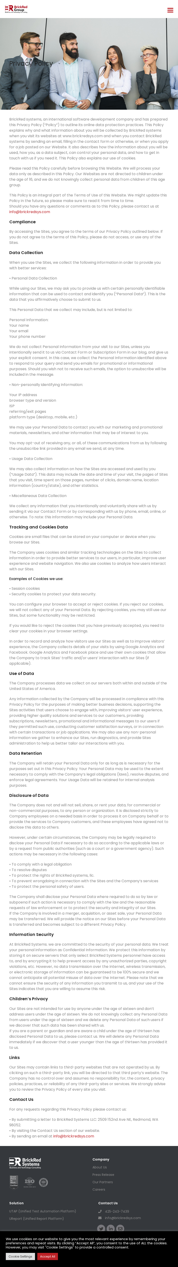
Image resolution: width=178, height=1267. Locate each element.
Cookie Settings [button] (20, 1256)
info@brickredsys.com (29, 211)
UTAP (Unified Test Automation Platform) (42, 1211)
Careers (98, 1189)
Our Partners (102, 1182)
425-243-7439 (117, 1211)
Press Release (103, 1174)
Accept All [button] (47, 1256)
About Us (99, 1167)
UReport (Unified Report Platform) (36, 1218)
